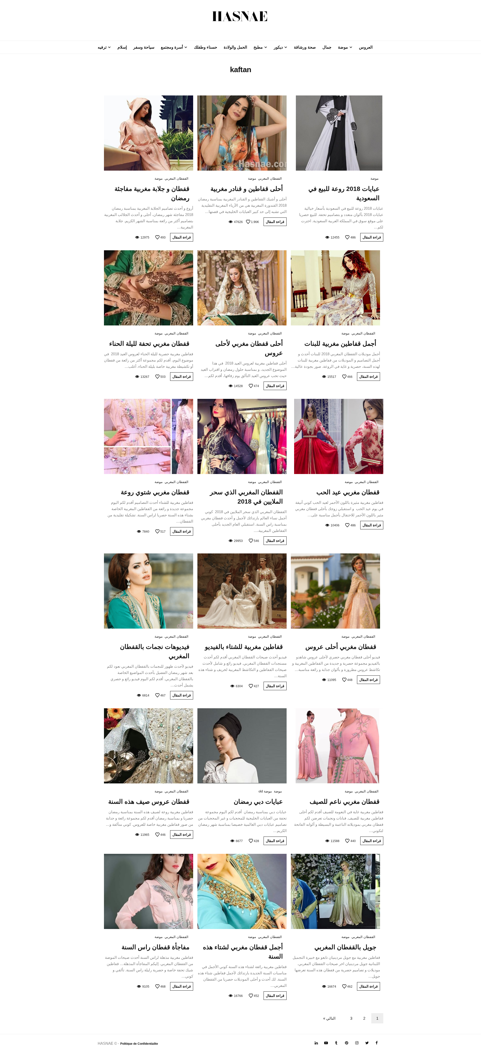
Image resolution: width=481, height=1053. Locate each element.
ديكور (278, 47)
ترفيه (102, 47)
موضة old (265, 791)
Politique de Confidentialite (139, 1043)
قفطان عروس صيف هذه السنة (148, 801)
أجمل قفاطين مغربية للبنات (340, 343)
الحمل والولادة (235, 47)
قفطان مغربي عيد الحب (348, 492)
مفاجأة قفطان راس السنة (155, 947)
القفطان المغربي (270, 178)
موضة (343, 47)
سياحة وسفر (143, 47)
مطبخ (258, 47)
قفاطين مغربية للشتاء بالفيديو (244, 646)
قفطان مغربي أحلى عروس (340, 646)
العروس (366, 47)
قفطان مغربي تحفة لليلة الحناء (149, 343)
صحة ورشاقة (305, 47)
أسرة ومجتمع (172, 47)
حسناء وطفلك (205, 47)
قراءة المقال (372, 237)
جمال (326, 47)
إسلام (122, 47)
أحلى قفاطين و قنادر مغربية (246, 188)
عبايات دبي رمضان (258, 801)
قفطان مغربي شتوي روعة (155, 492)
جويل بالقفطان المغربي (345, 947)
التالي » (329, 1018)
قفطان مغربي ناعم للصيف (345, 801)
